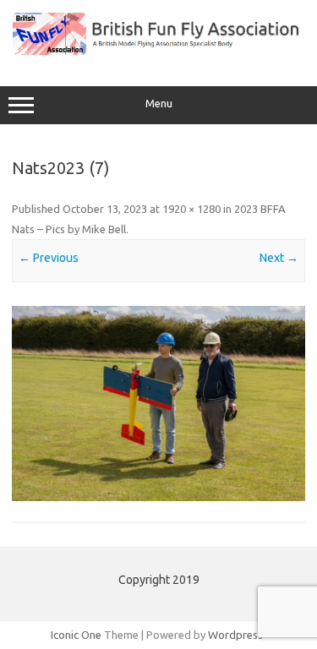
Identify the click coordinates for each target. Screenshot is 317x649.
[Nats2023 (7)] (158, 403)
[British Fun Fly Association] (158, 50)
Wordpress (235, 635)
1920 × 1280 (191, 209)
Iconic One (76, 635)
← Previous (49, 258)
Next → (279, 258)
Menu (158, 103)
